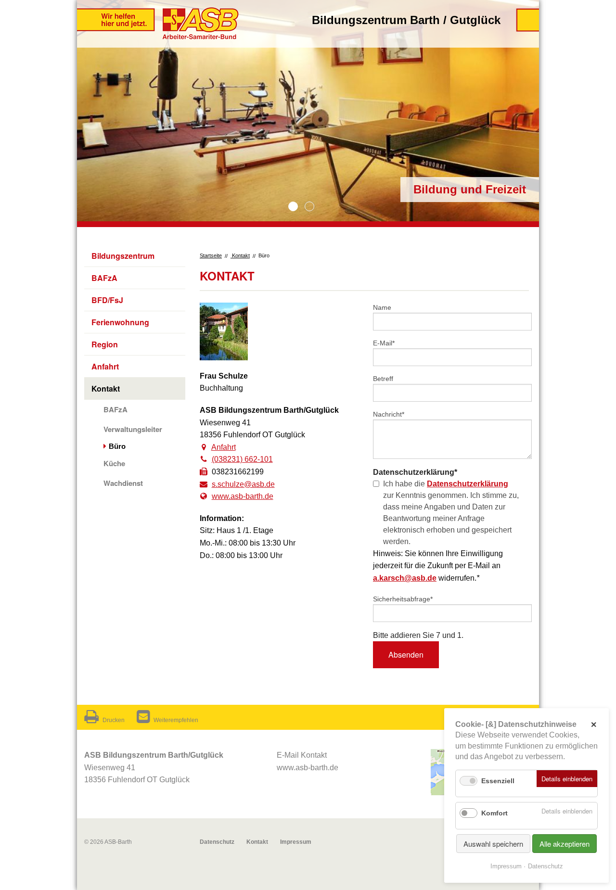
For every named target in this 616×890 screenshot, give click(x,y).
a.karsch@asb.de (404, 578)
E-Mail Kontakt (302, 755)
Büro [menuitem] (117, 446)
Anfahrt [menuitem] (105, 366)
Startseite (211, 255)
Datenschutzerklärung (467, 484)
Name (382, 307)
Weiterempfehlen (176, 720)
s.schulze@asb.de (243, 484)
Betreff (383, 378)
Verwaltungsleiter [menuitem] (132, 429)
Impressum (295, 842)
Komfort (494, 813)
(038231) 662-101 (242, 459)
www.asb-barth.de (242, 496)
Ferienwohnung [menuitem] (120, 322)
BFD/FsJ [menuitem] (107, 299)
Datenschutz (217, 842)
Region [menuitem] (104, 344)
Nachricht (388, 414)
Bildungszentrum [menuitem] (122, 255)
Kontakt (240, 255)
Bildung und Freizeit (293, 206)
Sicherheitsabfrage (403, 599)
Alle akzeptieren (564, 844)
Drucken (114, 720)
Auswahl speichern (493, 844)
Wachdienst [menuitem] (123, 483)
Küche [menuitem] (114, 463)
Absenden (406, 654)
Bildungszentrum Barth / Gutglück (406, 19)
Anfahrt (223, 447)
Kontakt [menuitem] (105, 388)
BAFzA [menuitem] (104, 277)
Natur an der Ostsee (309, 206)
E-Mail (387, 343)
